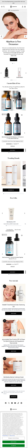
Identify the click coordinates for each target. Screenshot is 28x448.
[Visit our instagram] (12, 403)
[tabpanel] (13, 254)
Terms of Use (12, 435)
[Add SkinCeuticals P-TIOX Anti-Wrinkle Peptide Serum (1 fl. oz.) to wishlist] (21, 235)
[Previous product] (2, 133)
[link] (23, 6)
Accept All (13, 445)
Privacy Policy (5, 435)
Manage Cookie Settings (13, 438)
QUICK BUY (12, 150)
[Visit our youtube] (15, 403)
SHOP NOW (13, 59)
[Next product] (25, 133)
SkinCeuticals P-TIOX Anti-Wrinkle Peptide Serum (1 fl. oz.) (12, 258)
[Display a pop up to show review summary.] (18, 144)
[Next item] (26, 73)
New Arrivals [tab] (18, 229)
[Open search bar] (4, 6)
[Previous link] (2, 177)
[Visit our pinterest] (21, 403)
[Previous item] (1, 73)
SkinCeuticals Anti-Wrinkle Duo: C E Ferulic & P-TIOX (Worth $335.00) (13, 137)
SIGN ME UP (13, 396)
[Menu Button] (1, 6)
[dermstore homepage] (13, 6)
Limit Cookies (13, 441)
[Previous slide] (1, 36)
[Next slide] (25, 36)
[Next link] (25, 177)
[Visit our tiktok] (18, 403)
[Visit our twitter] (8, 403)
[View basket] (25, 6)
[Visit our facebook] (5, 403)
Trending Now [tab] (9, 229)
